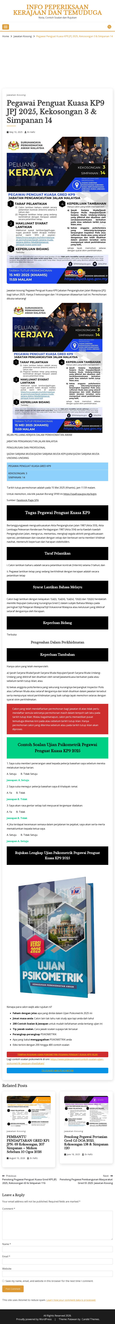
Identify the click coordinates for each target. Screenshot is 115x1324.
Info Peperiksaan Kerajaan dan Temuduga (57, 10)
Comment (8, 1208)
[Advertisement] (57, 63)
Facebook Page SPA (28, 500)
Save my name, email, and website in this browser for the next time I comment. (49, 1281)
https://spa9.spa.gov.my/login (79, 494)
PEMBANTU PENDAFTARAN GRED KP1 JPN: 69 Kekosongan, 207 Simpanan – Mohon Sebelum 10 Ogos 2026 (28, 1144)
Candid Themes (90, 1319)
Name (6, 1244)
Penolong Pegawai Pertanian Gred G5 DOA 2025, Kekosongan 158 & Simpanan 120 (86, 1142)
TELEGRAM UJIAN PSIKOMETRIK (58, 1070)
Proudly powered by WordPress (34, 1319)
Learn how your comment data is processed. (71, 1300)
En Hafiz (31, 132)
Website (6, 1268)
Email (6, 1256)
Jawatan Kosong (16, 95)
